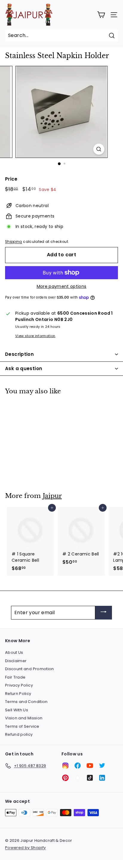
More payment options (62, 286)
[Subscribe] (103, 613)
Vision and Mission (23, 718)
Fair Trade (15, 677)
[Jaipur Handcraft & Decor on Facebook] (78, 765)
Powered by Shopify (25, 847)
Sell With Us (16, 710)
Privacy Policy (19, 685)
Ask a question (23, 368)
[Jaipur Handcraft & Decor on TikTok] (90, 778)
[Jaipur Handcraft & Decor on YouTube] (90, 765)
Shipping (13, 241)
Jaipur (52, 496)
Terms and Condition (26, 701)
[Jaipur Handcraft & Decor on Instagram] (65, 765)
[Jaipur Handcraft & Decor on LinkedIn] (102, 778)
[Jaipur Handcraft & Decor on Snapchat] (78, 778)
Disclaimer (16, 661)
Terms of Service (22, 726)
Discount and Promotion (29, 669)
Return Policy (18, 693)
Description (19, 354)
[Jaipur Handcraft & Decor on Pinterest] (65, 778)
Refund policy (19, 734)
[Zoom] (98, 149)
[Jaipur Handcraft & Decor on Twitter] (102, 765)
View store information (35, 335)
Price (11, 179)
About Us (14, 652)
